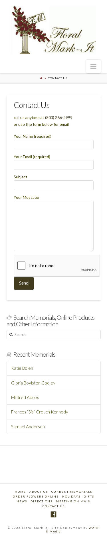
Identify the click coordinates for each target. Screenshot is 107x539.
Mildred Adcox (25, 397)
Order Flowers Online (36, 496)
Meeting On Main (73, 501)
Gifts (89, 496)
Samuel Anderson (28, 426)
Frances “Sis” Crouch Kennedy (39, 411)
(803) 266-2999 (58, 117)
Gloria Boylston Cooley (33, 382)
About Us (38, 491)
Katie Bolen (22, 368)
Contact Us (54, 506)
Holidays (71, 496)
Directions (42, 501)
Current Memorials (71, 491)
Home (20, 491)
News (22, 501)
